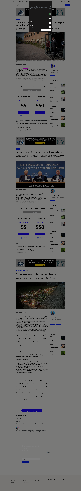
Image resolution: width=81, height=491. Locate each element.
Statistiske (31, 21)
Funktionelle (31, 16)
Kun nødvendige (34, 30)
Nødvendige (31, 12)
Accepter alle (46, 30)
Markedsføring (31, 25)
